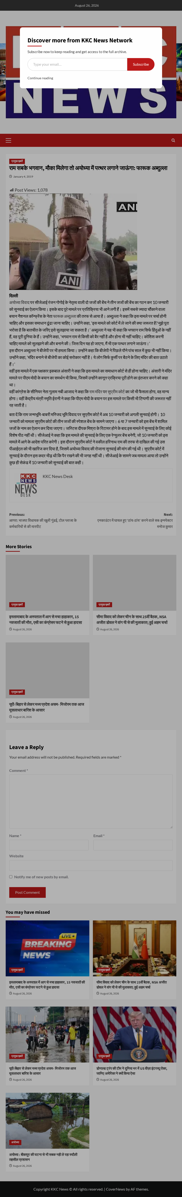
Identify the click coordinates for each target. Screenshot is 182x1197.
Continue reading (40, 78)
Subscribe (141, 64)
